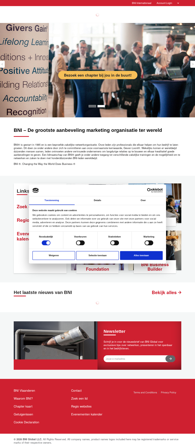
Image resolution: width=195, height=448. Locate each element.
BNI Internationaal (141, 3)
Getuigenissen (23, 414)
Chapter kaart (23, 406)
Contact (76, 390)
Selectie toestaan (98, 255)
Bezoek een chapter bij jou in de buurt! (98, 75)
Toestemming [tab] (51, 200)
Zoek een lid (79, 398)
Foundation (97, 269)
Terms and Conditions (145, 392)
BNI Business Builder (155, 266)
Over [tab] (143, 200)
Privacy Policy (168, 392)
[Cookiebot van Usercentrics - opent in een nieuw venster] (149, 190)
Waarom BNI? (23, 398)
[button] (2, 64)
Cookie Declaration (26, 422)
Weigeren (54, 255)
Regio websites (81, 406)
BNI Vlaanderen (24, 390)
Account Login (164, 3)
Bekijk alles (165, 292)
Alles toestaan (141, 255)
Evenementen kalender (86, 414)
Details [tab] (97, 200)
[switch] (80, 242)
